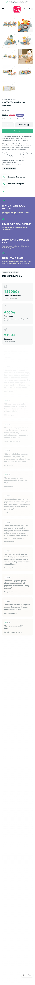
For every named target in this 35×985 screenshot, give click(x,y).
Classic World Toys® (9, 99)
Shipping (12, 119)
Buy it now (17, 131)
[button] (3, 9)
